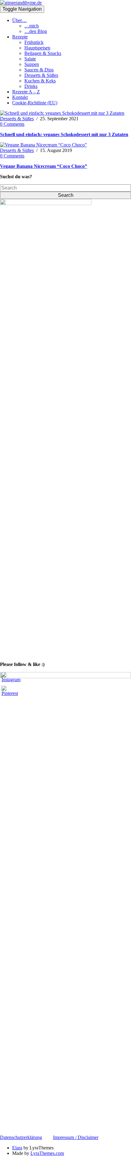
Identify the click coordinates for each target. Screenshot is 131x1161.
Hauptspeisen (37, 47)
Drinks (30, 86)
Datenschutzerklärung (21, 1137)
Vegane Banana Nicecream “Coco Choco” (43, 166)
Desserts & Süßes (41, 75)
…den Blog (35, 31)
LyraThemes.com (47, 1153)
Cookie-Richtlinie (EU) (34, 102)
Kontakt (20, 97)
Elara (17, 1147)
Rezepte (20, 36)
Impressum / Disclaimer (75, 1137)
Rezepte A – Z (26, 91)
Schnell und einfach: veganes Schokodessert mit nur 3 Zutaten (64, 134)
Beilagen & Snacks (42, 53)
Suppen (31, 64)
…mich (31, 25)
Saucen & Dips (39, 69)
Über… (19, 20)
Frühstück (34, 42)
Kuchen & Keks (40, 80)
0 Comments (12, 124)
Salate (30, 58)
